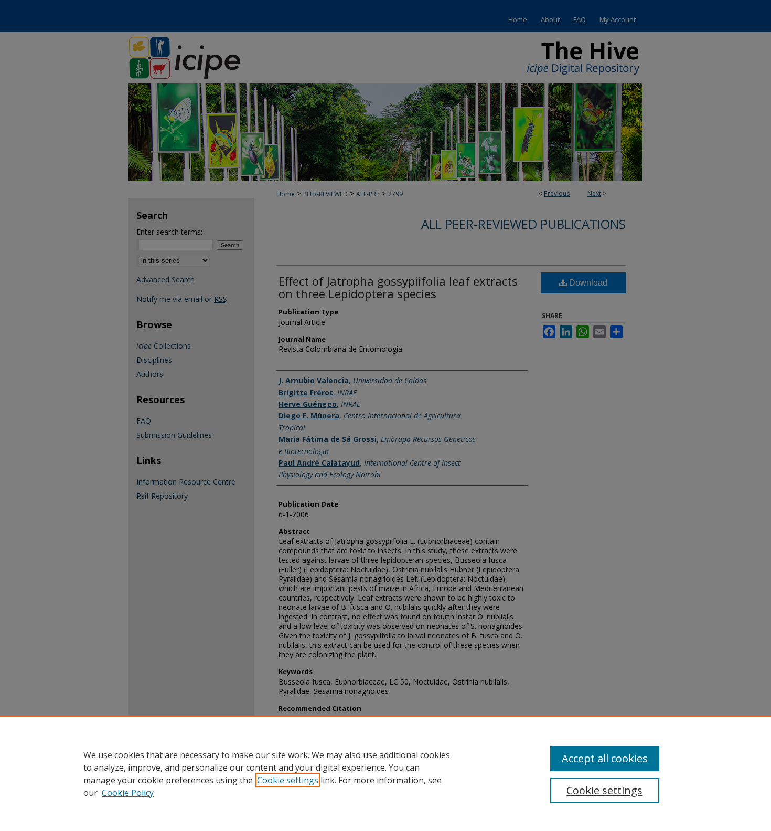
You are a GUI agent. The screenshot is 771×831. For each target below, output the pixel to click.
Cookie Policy (128, 792)
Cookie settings (287, 780)
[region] (385, 773)
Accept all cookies (605, 758)
